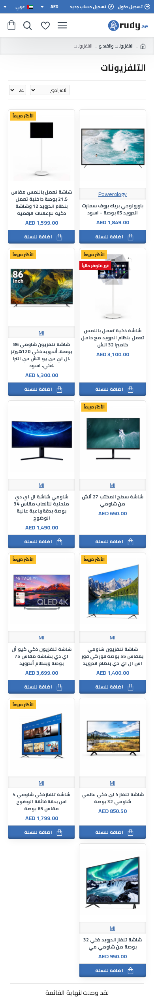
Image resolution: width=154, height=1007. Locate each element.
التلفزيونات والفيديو (116, 45)
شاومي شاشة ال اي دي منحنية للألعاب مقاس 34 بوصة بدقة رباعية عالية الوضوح (41, 507)
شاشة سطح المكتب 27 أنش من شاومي (113, 500)
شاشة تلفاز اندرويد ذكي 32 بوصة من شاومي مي (112, 943)
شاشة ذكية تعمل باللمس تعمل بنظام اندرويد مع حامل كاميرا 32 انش (112, 337)
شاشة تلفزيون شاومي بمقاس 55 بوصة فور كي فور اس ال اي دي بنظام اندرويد (113, 656)
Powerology (112, 194)
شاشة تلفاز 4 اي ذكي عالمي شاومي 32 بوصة (112, 798)
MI (41, 333)
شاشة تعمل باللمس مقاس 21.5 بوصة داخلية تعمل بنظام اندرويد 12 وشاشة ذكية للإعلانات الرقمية (41, 203)
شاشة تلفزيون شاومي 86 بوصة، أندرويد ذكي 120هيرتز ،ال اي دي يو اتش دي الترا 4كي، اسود (41, 355)
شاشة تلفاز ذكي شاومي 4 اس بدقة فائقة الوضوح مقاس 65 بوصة (42, 801)
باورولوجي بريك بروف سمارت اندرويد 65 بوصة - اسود (113, 209)
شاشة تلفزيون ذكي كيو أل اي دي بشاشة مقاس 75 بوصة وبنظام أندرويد (41, 656)
